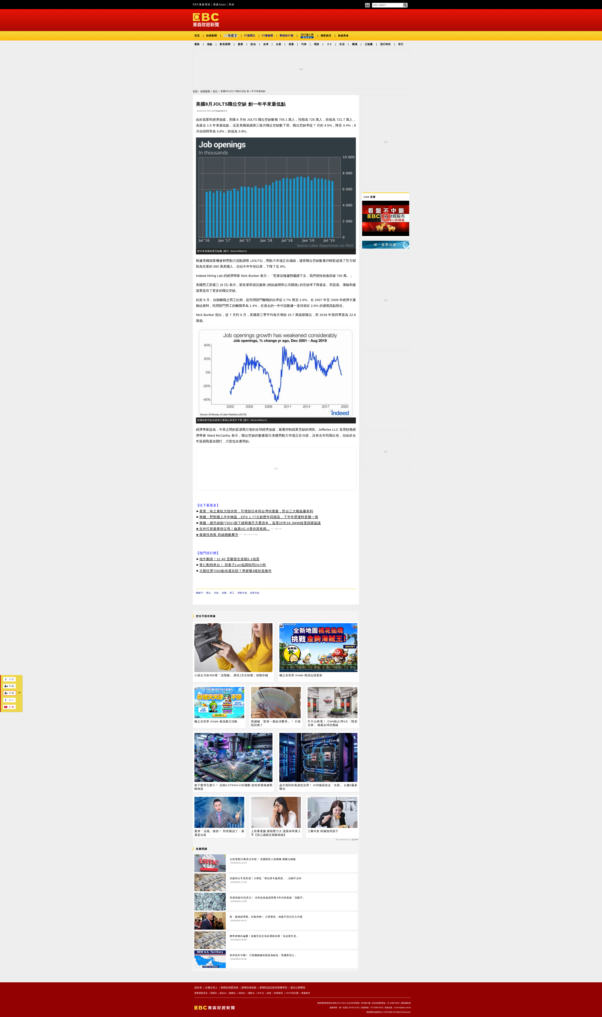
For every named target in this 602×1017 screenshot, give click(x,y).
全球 (266, 44)
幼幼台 (242, 993)
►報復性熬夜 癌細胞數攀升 (217, 534)
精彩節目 (326, 35)
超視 (269, 993)
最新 (197, 44)
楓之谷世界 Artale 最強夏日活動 (215, 721)
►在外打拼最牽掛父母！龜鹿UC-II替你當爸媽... (233, 528)
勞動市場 (242, 593)
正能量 (369, 44)
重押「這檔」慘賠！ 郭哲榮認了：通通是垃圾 (219, 833)
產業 (240, 44)
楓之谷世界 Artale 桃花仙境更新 (300, 675)
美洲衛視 (278, 993)
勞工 (232, 593)
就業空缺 (254, 593)
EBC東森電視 (201, 4)
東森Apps (219, 4)
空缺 (216, 593)
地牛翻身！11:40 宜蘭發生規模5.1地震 (229, 559)
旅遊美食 (343, 35)
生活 (342, 44)
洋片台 (260, 993)
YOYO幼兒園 (292, 993)
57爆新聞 (267, 35)
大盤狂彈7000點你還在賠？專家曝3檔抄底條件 (235, 571)
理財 (316, 44)
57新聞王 (249, 35)
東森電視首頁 (201, 993)
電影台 (251, 993)
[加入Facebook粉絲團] (9, 701)
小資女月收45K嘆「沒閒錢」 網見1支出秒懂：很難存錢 (231, 675)
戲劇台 (232, 993)
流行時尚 (385, 44)
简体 (231, 4)
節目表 (198, 987)
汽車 (304, 44)
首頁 (197, 35)
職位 (208, 593)
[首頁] (206, 19)
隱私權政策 (406, 1003)
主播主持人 (211, 987)
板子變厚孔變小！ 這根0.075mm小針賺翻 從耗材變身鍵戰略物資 (233, 787)
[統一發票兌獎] (385, 247)
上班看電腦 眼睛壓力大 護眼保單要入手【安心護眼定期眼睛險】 (276, 833)
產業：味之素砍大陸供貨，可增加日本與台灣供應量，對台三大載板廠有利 (256, 511)
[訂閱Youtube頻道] (9, 708)
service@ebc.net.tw (402, 1007)
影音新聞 (225, 44)
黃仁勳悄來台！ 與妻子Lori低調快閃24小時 (232, 565)
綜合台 (223, 993)
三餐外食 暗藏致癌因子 (323, 831)
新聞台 (213, 993)
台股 (278, 44)
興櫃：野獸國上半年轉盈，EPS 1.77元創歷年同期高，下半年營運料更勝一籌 (258, 517)
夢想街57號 (286, 35)
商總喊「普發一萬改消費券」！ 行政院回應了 (276, 723)
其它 (401, 44)
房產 (291, 44)
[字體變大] (9, 687)
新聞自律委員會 (229, 987)
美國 (224, 593)
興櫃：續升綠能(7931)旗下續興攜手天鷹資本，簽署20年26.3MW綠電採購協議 (260, 523)
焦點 (209, 44)
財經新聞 (211, 35)
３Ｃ (329, 44)
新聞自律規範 (248, 987)
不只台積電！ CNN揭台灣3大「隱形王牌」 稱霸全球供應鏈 (332, 723)
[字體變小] (9, 694)
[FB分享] (9, 680)
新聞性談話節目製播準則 (273, 987)
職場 (354, 44)
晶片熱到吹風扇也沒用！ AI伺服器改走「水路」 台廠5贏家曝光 (318, 787)
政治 (253, 44)
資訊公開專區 (297, 987)
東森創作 (305, 993)
